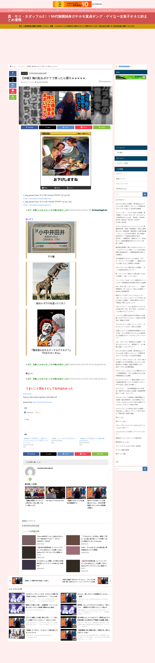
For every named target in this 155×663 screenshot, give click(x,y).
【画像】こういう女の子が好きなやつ (63, 438)
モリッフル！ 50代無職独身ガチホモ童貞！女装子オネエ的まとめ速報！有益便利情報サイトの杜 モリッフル (130, 391)
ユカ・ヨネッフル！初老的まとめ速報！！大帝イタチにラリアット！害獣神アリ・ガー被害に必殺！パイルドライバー (130, 344)
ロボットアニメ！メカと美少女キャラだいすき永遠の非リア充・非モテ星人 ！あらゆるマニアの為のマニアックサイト (131, 309)
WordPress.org (121, 188)
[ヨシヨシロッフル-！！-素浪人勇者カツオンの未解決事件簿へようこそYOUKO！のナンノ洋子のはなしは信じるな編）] (131, 382)
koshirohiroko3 (106, 81)
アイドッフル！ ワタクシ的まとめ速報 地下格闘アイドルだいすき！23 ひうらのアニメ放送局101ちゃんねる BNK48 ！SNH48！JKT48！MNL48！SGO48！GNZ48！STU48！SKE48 (131, 217)
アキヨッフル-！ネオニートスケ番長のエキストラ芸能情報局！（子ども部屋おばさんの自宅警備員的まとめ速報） (131, 373)
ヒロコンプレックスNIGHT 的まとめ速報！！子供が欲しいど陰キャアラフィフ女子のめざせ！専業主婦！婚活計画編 (131, 411)
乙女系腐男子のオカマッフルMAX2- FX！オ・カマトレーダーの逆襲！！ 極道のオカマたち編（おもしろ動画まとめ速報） (130, 261)
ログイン (119, 174)
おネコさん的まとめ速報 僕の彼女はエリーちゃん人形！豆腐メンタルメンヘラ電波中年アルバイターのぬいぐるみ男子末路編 (130, 206)
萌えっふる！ (120, 417)
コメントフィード (122, 183)
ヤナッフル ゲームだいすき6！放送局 (128, 446)
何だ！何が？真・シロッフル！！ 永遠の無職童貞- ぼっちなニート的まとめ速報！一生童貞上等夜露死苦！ (131, 289)
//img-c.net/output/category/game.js (37, 198)
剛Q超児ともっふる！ (123, 442)
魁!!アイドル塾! (121, 454)
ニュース (24, 73)
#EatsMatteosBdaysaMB (38, 73)
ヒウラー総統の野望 (122, 450)
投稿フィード (120, 178)
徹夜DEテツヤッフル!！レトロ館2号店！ (129, 438)
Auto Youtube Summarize (42, 402)
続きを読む (27, 394)
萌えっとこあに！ (121, 421)
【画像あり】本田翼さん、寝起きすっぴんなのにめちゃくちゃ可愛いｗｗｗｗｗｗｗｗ (35, 440)
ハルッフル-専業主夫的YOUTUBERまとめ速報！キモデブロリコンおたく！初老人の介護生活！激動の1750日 (130, 318)
